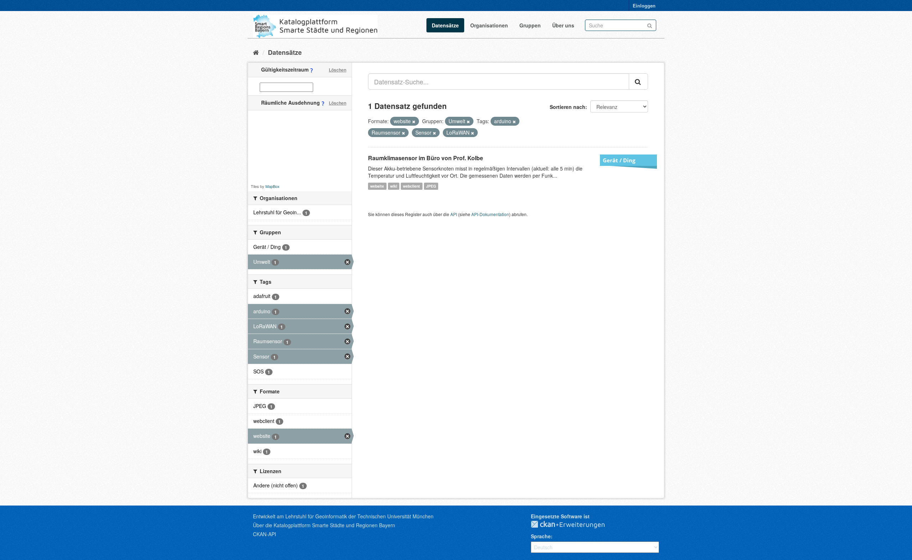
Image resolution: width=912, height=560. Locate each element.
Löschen (337, 70)
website (377, 186)
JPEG (431, 186)
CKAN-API (264, 534)
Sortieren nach (567, 106)
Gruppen (530, 25)
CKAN (573, 524)
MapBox (272, 186)
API (453, 214)
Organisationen (489, 25)
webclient (411, 186)
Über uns (563, 25)
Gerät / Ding (619, 160)
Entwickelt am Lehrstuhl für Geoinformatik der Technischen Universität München (343, 516)
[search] (638, 81)
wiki (393, 186)
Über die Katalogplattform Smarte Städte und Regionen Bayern (324, 525)
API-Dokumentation (490, 214)
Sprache (541, 536)
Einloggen (644, 5)
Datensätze (445, 25)
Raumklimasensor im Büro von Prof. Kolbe (425, 158)
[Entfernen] (413, 121)
